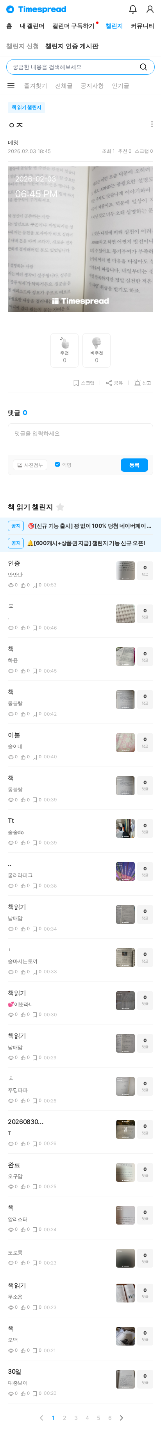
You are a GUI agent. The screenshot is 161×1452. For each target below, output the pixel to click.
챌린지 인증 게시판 (71, 46)
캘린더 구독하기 (73, 25)
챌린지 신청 (22, 46)
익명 (67, 465)
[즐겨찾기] (60, 507)
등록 (134, 465)
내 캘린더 (32, 25)
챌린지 (114, 25)
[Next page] (121, 1418)
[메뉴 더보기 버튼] (11, 86)
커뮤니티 (142, 25)
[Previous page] (42, 1418)
